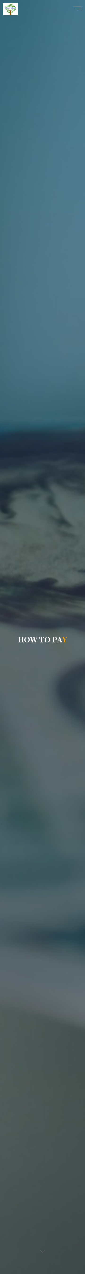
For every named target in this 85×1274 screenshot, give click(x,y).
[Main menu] (77, 9)
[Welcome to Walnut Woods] (10, 9)
